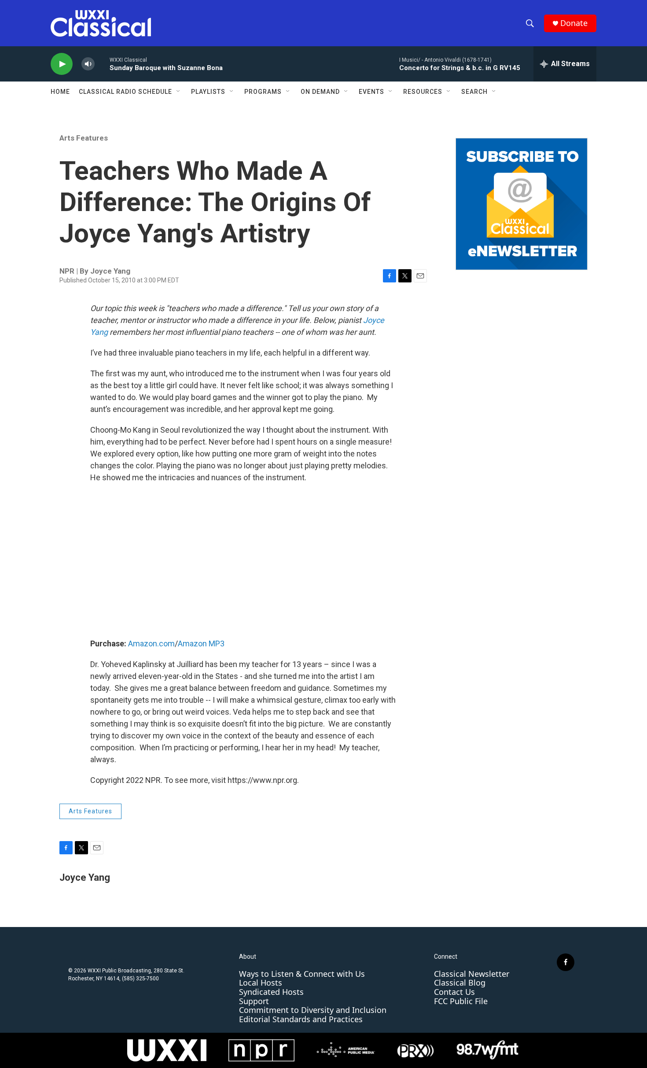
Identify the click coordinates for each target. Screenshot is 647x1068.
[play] (62, 64)
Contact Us (454, 991)
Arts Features (83, 138)
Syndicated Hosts (271, 991)
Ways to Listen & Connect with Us (302, 973)
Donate (574, 23)
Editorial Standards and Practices (301, 1019)
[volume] (88, 64)
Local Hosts (260, 982)
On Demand (320, 91)
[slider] (102, 63)
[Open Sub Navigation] (178, 91)
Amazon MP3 (201, 643)
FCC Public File (461, 1001)
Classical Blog (459, 982)
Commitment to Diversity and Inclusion (312, 1010)
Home (60, 91)
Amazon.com (151, 643)
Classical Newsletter (471, 973)
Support (254, 1001)
